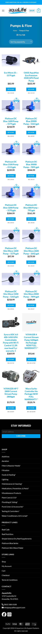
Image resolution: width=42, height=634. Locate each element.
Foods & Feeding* (9, 475)
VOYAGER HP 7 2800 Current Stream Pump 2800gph (11, 392)
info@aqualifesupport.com (14, 607)
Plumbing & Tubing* (10, 502)
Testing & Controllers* (10, 511)
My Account (7, 566)
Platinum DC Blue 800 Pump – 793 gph (31, 208)
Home (15, 31)
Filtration (5, 470)
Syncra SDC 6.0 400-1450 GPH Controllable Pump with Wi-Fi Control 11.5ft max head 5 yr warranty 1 (11, 342)
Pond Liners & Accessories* (12, 506)
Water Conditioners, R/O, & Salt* (15, 516)
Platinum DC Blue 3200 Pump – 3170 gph (10, 208)
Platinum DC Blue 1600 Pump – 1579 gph (10, 121)
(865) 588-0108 (10, 604)
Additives (5, 456)
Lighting (5, 479)
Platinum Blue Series (10, 543)
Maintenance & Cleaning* (12, 484)
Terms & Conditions (10, 580)
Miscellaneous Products (11, 493)
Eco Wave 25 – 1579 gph (11, 74)
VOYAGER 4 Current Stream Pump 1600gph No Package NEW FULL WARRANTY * (31, 341)
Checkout (6, 575)
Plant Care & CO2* (9, 497)
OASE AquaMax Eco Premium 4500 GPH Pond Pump (31, 76)
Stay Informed (21, 426)
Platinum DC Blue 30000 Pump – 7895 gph (31, 164)
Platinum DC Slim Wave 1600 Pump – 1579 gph (11, 251)
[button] (3, 10)
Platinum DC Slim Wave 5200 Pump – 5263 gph (11, 294)
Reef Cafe (5, 529)
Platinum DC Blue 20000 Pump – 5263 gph (31, 121)
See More (11, 89)
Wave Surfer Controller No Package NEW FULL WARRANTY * (31, 394)
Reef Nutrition (7, 534)
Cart (3, 571)
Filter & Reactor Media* (11, 466)
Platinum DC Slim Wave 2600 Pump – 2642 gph (31, 251)
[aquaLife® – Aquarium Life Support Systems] (17, 10)
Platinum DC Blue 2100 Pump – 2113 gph (10, 164)
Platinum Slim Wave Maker (12, 548)
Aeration (5, 461)
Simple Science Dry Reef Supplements (17, 539)
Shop (32, 11)
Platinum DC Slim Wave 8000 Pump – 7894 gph (31, 294)
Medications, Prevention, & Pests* (15, 488)
